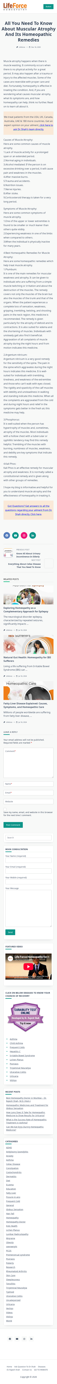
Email (8, 792)
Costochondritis (13, 1172)
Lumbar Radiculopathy (17, 1234)
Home (9, 1366)
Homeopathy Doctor (16, 1221)
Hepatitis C (15, 1051)
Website (9, 801)
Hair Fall (10, 1213)
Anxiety (9, 1155)
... (27, 623)
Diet (8, 1180)
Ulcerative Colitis (18, 1072)
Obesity (10, 1242)
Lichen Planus (16, 1059)
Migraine (10, 1238)
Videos (9, 1312)
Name (8, 783)
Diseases (41, 1366)
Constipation (12, 1168)
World (9, 1320)
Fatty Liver (11, 1193)
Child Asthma (16, 1043)
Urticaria (14, 1076)
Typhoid (10, 1291)
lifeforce (22, 47)
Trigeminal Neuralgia (20, 1067)
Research (10, 1267)
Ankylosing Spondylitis (17, 1151)
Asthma (13, 1039)
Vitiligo (13, 1080)
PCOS (8, 1250)
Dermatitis (11, 1176)
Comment (10, 751)
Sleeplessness (13, 1279)
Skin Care (10, 1275)
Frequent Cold (13, 1201)
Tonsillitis (10, 1283)
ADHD (9, 1147)
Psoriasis (14, 1063)
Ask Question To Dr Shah (25, 1366)
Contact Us (27, 1369)
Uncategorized (13, 1300)
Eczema (10, 1184)
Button (48, 6)
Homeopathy (12, 1217)
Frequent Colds (17, 1047)
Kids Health (11, 1226)
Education (11, 1188)
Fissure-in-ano (13, 1197)
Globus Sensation (14, 1209)
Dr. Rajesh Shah (13, 1369)
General (10, 1205)
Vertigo (9, 1308)
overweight (11, 1246)
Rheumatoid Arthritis (16, 1271)
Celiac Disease (13, 1164)
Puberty (10, 1263)
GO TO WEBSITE (41, 1369)
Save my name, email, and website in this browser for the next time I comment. (28, 814)
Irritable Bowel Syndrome (22, 1055)
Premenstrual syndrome (18, 1254)
